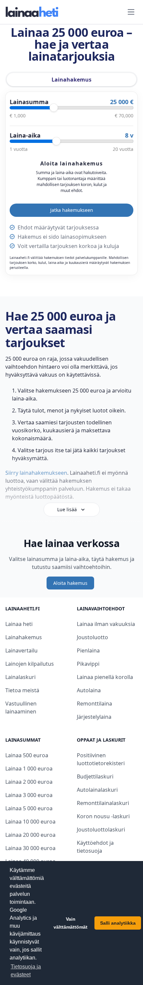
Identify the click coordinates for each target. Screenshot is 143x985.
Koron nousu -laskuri (103, 816)
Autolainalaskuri (97, 789)
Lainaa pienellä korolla (105, 677)
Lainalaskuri (20, 677)
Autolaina (89, 690)
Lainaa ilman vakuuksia (106, 624)
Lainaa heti (19, 624)
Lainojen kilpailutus (29, 663)
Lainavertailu (21, 650)
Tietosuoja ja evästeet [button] (26, 970)
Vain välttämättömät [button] (70, 923)
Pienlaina (88, 650)
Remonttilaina (94, 703)
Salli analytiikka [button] (118, 923)
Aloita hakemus (70, 583)
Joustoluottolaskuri (101, 829)
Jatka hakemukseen (71, 210)
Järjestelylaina (94, 716)
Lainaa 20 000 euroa (30, 834)
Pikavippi (88, 663)
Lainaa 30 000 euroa (30, 848)
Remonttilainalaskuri (103, 803)
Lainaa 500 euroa (26, 755)
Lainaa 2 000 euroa (29, 781)
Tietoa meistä (22, 690)
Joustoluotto (92, 637)
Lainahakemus (23, 637)
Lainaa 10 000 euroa (30, 821)
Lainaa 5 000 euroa (29, 808)
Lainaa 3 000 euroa (29, 795)
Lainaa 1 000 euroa (29, 768)
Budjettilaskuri (95, 776)
